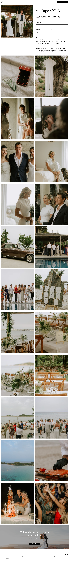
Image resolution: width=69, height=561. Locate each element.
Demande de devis (62, 2)
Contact (52, 2)
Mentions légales (53, 556)
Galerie (46, 2)
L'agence (40, 2)
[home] (3, 2)
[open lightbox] (17, 76)
